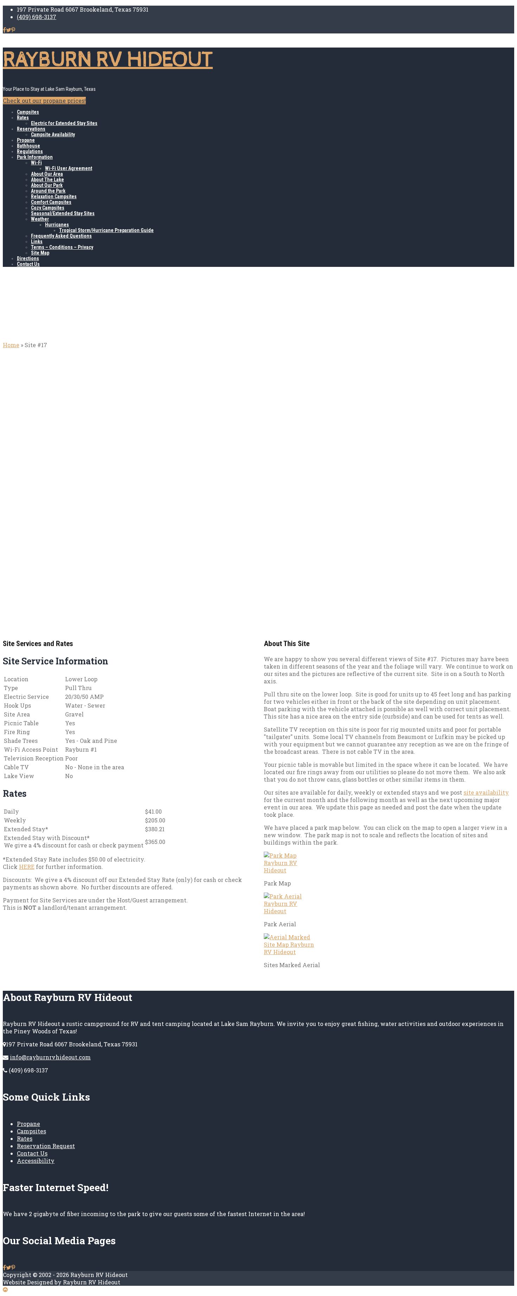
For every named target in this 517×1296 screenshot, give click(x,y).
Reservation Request (46, 1146)
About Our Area (47, 174)
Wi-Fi (36, 162)
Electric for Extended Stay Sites (64, 123)
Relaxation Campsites (54, 196)
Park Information (35, 157)
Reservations (31, 129)
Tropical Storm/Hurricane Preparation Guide (106, 230)
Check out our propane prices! (44, 100)
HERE (26, 866)
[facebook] (4, 29)
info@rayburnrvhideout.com (50, 1057)
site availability (486, 792)
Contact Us (28, 264)
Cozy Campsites (47, 208)
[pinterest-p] (13, 29)
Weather (40, 219)
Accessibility (36, 1160)
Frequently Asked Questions (61, 236)
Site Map (40, 253)
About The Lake (47, 179)
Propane (26, 140)
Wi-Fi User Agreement (68, 168)
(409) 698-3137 (36, 16)
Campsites (28, 112)
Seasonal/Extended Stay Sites (63, 213)
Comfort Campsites (51, 202)
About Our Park (47, 185)
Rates (23, 117)
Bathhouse (28, 146)
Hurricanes (57, 224)
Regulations (30, 151)
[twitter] (8, 29)
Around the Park (48, 191)
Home (11, 345)
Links (37, 241)
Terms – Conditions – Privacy (62, 247)
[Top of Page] (5, 1289)
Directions (28, 258)
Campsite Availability (53, 134)
